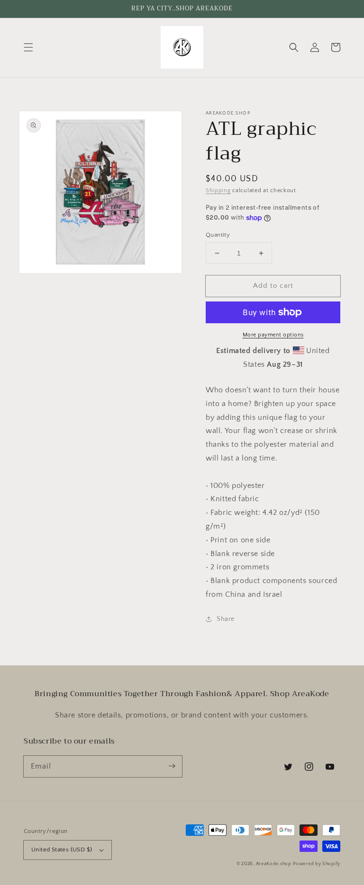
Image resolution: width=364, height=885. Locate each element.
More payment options (273, 335)
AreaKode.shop (273, 864)
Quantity (218, 234)
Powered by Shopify (316, 864)
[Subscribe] (171, 766)
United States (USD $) (61, 849)
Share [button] (226, 619)
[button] (28, 47)
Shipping (218, 190)
